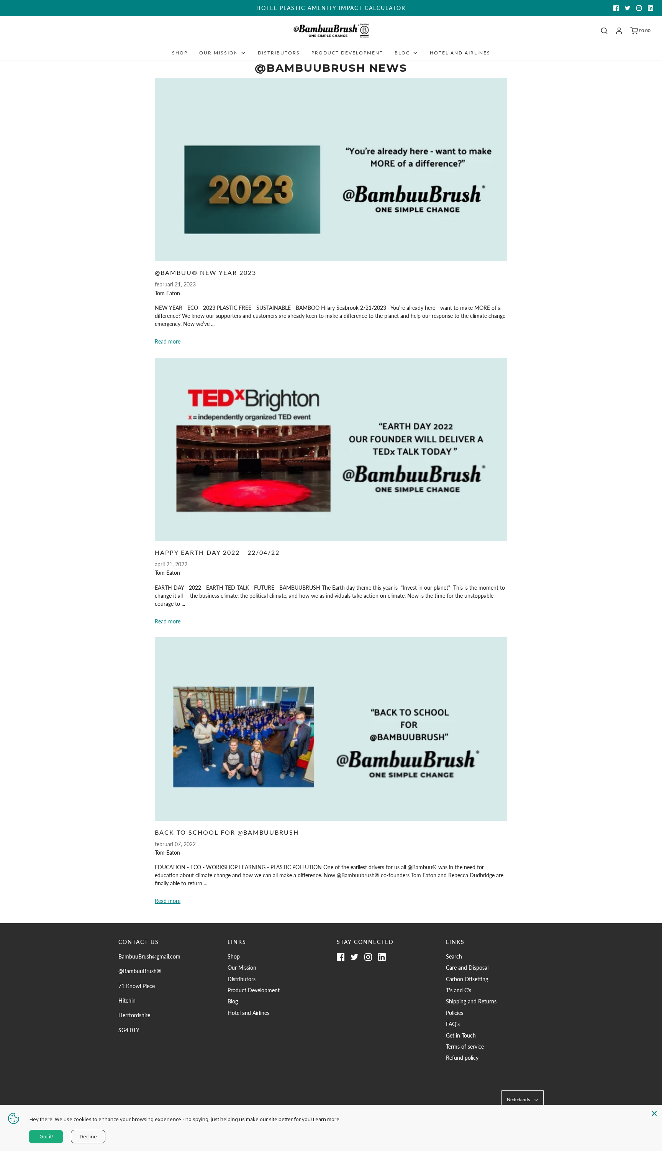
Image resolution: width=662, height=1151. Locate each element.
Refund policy (462, 1057)
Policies (454, 1013)
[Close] (654, 1112)
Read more (167, 341)
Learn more (326, 1119)
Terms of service (465, 1046)
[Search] (604, 31)
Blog (233, 1001)
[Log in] (619, 31)
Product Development (347, 53)
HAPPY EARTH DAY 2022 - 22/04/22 (217, 552)
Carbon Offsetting (467, 979)
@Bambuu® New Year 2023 (205, 272)
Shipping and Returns (471, 1001)
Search (454, 956)
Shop (180, 53)
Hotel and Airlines (460, 53)
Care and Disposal (467, 967)
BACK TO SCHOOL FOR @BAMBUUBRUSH (227, 832)
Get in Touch (461, 1035)
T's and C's (458, 990)
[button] (522, 1099)
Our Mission (242, 967)
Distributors (279, 53)
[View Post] (331, 169)
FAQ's (453, 1024)
